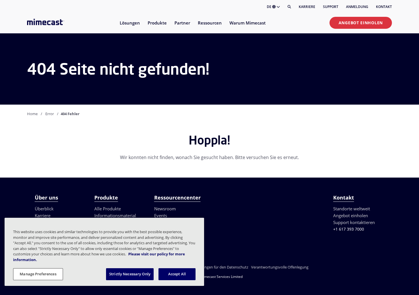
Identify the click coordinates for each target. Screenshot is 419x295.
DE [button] (269, 6)
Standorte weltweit (351, 208)
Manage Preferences (38, 273)
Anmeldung (357, 6)
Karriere (307, 6)
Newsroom (165, 208)
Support (330, 6)
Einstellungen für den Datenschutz (219, 267)
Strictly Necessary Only (129, 273)
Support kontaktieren (354, 222)
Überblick (44, 208)
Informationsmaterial (115, 215)
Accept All (177, 273)
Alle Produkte (107, 208)
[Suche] (289, 6)
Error (49, 113)
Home (32, 113)
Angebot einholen (361, 22)
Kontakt (384, 6)
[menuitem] (129, 26)
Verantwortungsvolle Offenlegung (279, 267)
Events (160, 215)
